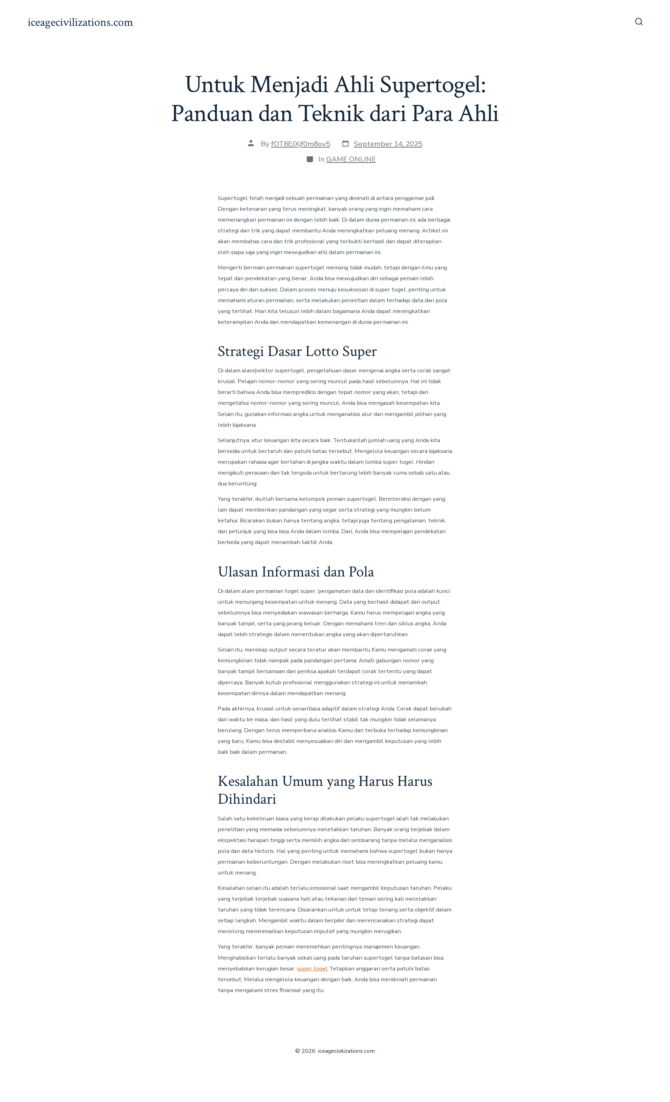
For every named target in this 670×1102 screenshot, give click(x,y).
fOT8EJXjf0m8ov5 (300, 144)
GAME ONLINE (351, 159)
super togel (312, 969)
